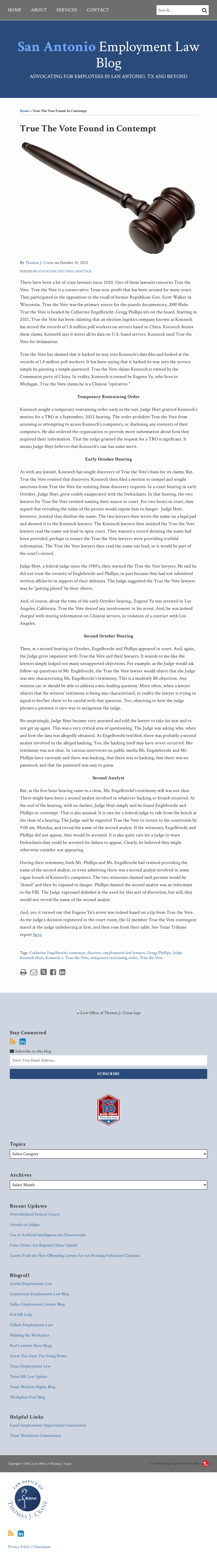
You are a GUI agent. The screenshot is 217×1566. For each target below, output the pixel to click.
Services (66, 10)
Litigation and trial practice (64, 271)
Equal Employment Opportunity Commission (48, 1425)
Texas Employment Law (30, 1366)
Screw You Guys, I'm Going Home (38, 1356)
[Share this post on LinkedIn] (62, 972)
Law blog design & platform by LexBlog (176, 1463)
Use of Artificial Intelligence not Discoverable (48, 1235)
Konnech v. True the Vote (67, 958)
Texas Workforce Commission (35, 1435)
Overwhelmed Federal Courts (35, 1214)
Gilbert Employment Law (31, 1325)
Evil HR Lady (21, 1314)
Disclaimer (42, 1546)
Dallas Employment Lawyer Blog (37, 1304)
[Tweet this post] (43, 972)
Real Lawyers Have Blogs (31, 1345)
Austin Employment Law (31, 1283)
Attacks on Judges (25, 1224)
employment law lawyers (124, 953)
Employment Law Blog (108, 54)
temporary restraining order (114, 958)
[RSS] (12, 1041)
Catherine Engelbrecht (48, 953)
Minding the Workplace (29, 1335)
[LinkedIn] (23, 1041)
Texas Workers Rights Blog (32, 1387)
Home (14, 10)
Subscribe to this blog (32, 1051)
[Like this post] (53, 972)
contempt (77, 953)
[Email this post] (33, 972)
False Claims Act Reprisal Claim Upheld (43, 1245)
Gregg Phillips (159, 953)
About (39, 10)
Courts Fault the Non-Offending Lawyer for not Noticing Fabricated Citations (75, 1255)
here (37, 935)
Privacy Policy (19, 1546)
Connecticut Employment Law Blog (39, 1294)
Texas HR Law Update (28, 1376)
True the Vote (151, 958)
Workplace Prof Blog (27, 1397)
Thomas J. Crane (39, 263)
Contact (98, 10)
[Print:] (23, 972)
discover (94, 953)
